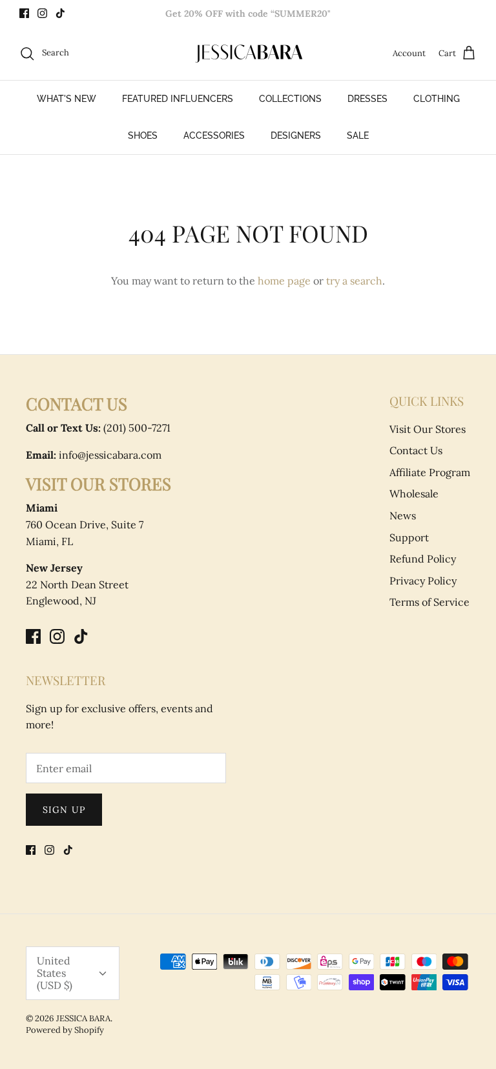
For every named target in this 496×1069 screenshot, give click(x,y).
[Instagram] (42, 13)
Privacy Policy (423, 580)
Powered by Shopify (65, 1029)
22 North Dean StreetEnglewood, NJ (77, 584)
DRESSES (367, 99)
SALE (358, 135)
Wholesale (414, 493)
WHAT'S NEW (66, 99)
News (402, 515)
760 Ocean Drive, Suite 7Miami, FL (84, 524)
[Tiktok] (60, 13)
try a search (354, 280)
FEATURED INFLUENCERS (177, 99)
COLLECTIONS (290, 99)
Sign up (64, 809)
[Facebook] (24, 13)
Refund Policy (422, 558)
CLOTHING (436, 99)
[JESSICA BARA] (248, 53)
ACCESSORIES (214, 135)
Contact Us (415, 450)
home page (284, 280)
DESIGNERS (296, 135)
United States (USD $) (54, 973)
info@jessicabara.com (93, 454)
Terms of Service (429, 601)
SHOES (143, 135)
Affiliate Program (429, 472)
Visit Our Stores (427, 429)
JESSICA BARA (83, 1018)
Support (409, 537)
